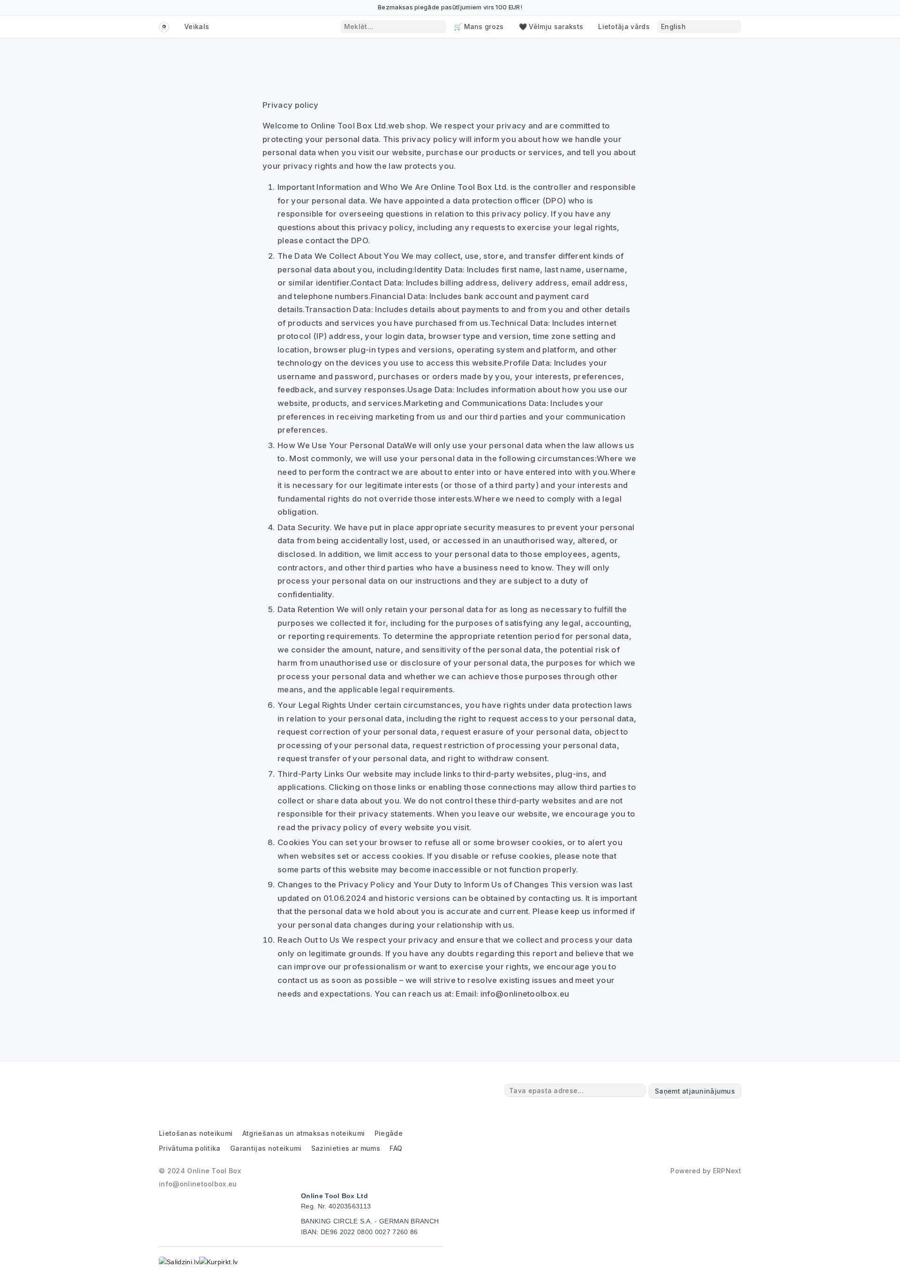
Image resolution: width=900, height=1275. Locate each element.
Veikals (196, 26)
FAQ (396, 1148)
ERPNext (727, 1171)
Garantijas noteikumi (265, 1148)
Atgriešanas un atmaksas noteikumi (303, 1133)
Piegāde (389, 1133)
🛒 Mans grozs (479, 26)
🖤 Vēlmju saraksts (551, 26)
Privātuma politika (190, 1148)
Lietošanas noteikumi (195, 1133)
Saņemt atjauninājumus (695, 1091)
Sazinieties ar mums (345, 1148)
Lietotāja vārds (624, 26)
